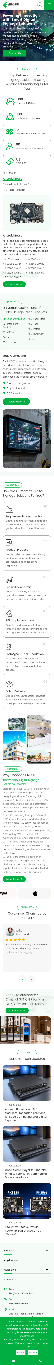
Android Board (12, 235)
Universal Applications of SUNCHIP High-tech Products (25, 310)
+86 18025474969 (19, 1303)
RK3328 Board (13, 272)
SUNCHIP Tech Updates (27, 1059)
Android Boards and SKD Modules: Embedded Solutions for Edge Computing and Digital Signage (26, 1115)
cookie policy (32, 1343)
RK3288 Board (13, 268)
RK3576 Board (36, 272)
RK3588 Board (36, 268)
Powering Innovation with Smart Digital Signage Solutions (21, 20)
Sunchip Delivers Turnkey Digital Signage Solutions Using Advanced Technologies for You (27, 82)
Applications (11, 1260)
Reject (20, 1352)
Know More (14, 284)
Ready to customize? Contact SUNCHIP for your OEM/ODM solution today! (25, 999)
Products (9, 1250)
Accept (33, 1352)
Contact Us (14, 53)
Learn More (14, 879)
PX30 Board (12, 259)
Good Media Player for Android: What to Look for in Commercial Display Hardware (26, 1174)
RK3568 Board (36, 264)
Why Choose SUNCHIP (19, 775)
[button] (22, 978)
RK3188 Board (13, 264)
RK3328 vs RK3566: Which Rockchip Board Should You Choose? (23, 1231)
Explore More (16, 402)
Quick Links (10, 1270)
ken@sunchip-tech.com (22, 1293)
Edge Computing (14, 356)
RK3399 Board (13, 277)
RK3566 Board (36, 259)
